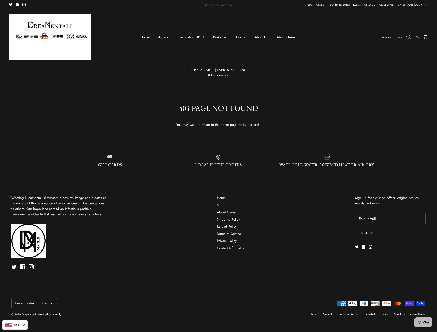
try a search (251, 124)
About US (369, 5)
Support (223, 205)
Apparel (320, 5)
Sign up (367, 233)
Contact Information (231, 248)
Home (309, 5)
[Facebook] (17, 4)
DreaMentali (29, 314)
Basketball (220, 37)
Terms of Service (229, 233)
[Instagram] (24, 4)
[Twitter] (11, 4)
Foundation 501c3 (339, 5)
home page (229, 124)
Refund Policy (227, 226)
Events (357, 5)
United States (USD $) (411, 5)
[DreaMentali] (50, 37)
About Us (261, 37)
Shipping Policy (228, 219)
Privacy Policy (227, 240)
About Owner (386, 5)
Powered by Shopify (49, 314)
